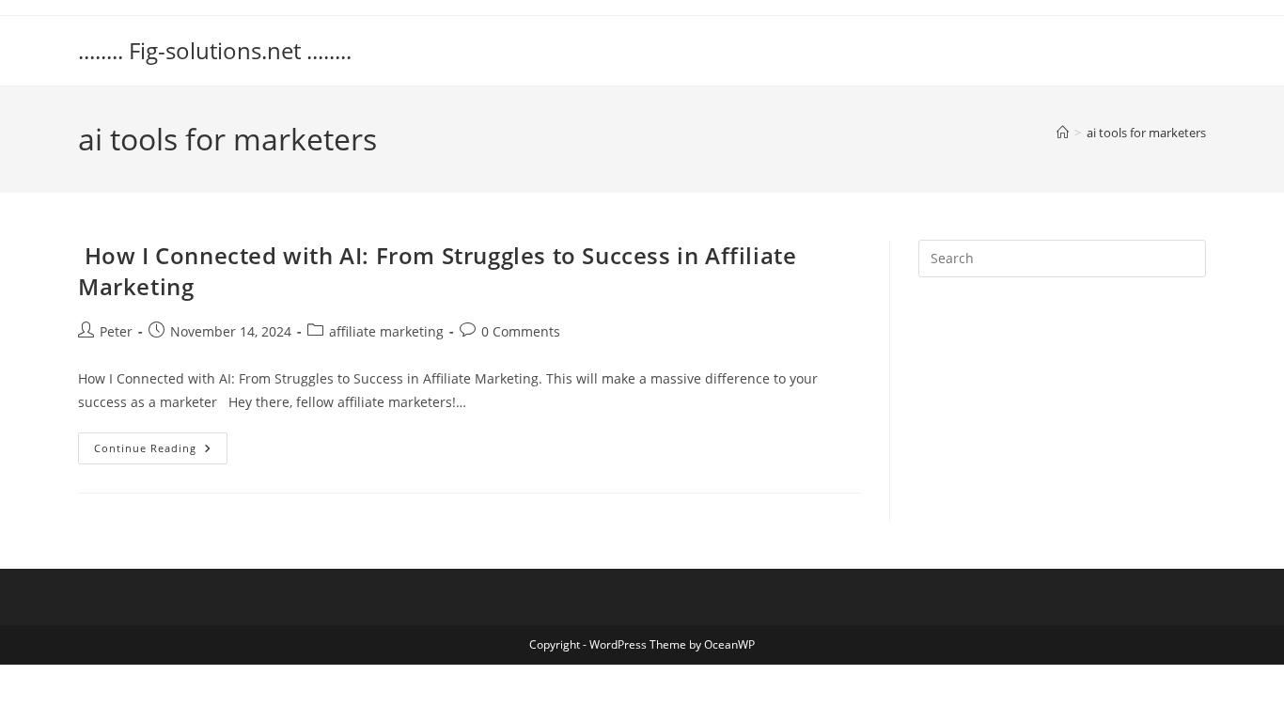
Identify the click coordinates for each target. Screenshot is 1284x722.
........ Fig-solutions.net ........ (215, 50)
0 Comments (520, 331)
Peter (116, 331)
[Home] (1063, 132)
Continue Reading (160, 451)
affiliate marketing (386, 331)
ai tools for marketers (1146, 132)
